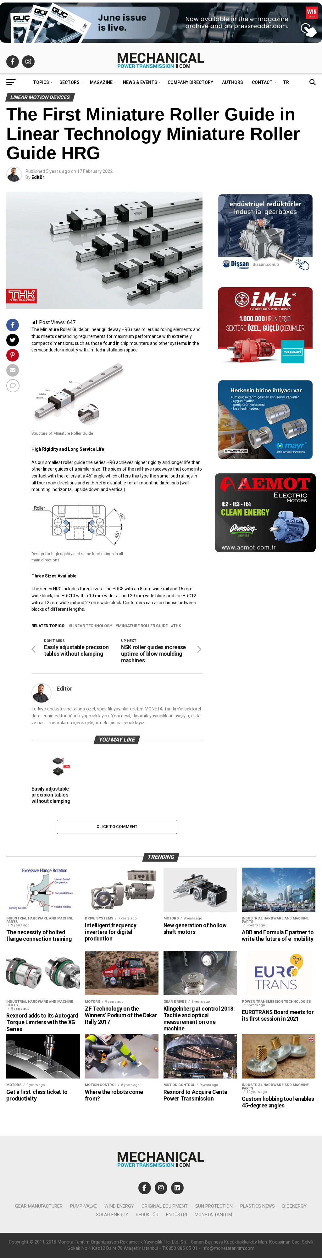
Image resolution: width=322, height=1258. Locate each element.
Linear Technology (91, 626)
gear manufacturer (39, 1206)
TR (286, 82)
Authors (232, 82)
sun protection (214, 1206)
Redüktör (147, 1214)
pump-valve (83, 1206)
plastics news (257, 1206)
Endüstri (176, 1214)
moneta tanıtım (213, 1214)
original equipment (165, 1206)
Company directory (190, 82)
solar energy (112, 1214)
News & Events (140, 82)
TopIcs (41, 82)
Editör (37, 177)
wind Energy (119, 1206)
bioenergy (294, 1206)
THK (177, 626)
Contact (262, 82)
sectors (69, 82)
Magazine (101, 82)
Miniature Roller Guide (143, 626)
